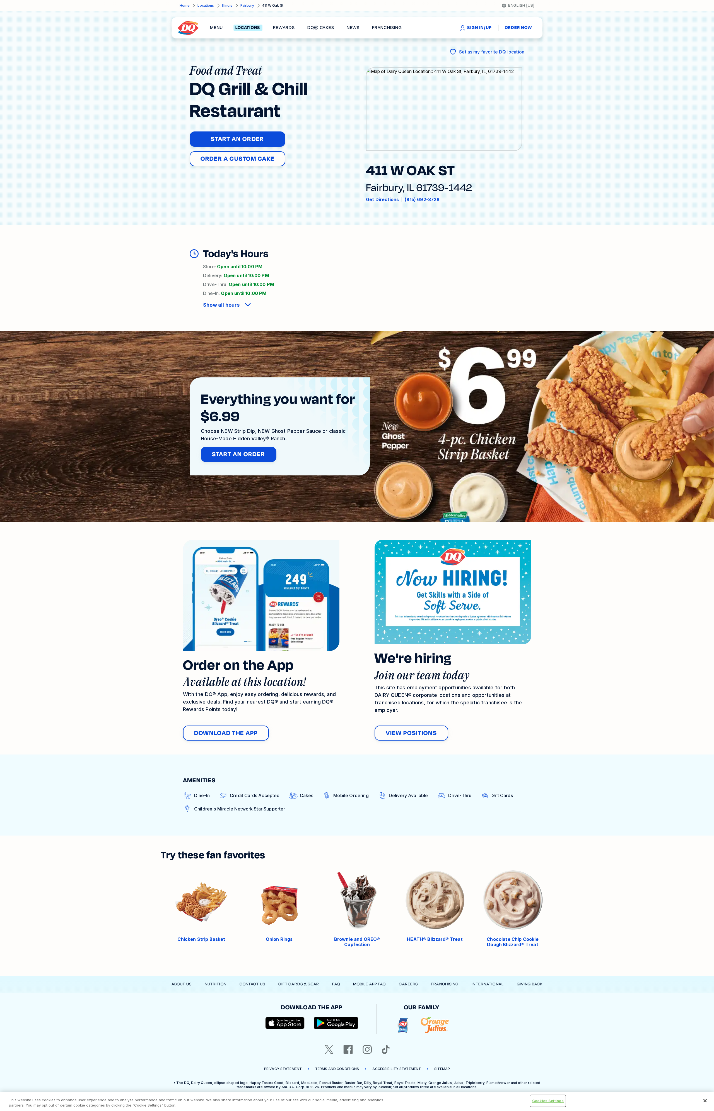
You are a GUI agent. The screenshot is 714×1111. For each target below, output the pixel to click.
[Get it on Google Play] (336, 1023)
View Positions (411, 733)
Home (185, 5)
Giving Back (529, 984)
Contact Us (252, 984)
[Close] (705, 1101)
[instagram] (367, 1049)
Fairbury (247, 5)
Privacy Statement (283, 1069)
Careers (408, 984)
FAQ (336, 984)
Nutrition (215, 984)
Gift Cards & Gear (298, 984)
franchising (387, 28)
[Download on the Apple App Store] (285, 1023)
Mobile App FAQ (369, 984)
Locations (205, 5)
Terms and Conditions (337, 1069)
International (488, 984)
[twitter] (329, 1049)
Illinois (227, 5)
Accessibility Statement (396, 1069)
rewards (284, 28)
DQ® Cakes (320, 28)
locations (247, 28)
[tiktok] (386, 1049)
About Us (182, 984)
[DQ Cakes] (402, 1025)
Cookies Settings (548, 1100)
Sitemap (442, 1069)
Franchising (445, 984)
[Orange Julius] (434, 1025)
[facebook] (348, 1049)
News (353, 28)
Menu (216, 28)
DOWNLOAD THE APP (226, 733)
